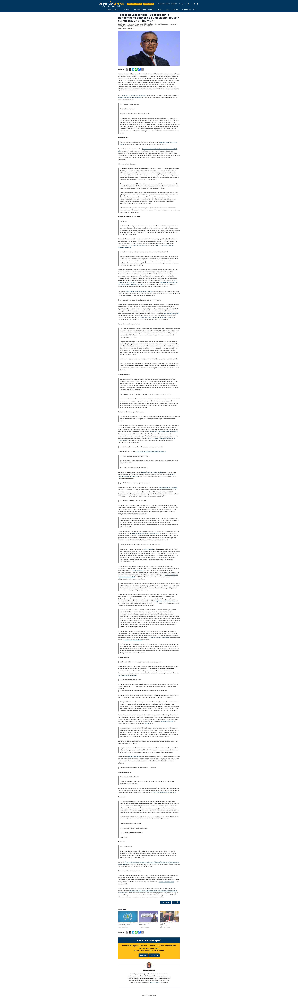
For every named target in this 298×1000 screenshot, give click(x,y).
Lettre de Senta (154, 982)
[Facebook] (194, 4)
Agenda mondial (113, 10)
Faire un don (154, 955)
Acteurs (126, 10)
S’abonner (143, 955)
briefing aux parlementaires (133, 640)
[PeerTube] (185, 4)
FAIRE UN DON (148, 4)
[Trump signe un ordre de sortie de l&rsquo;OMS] (169, 916)
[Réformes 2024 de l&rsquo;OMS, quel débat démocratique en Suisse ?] (128, 916)
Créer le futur (172, 10)
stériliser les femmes (167, 721)
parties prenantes (137, 570)
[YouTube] (188, 4)
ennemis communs (134, 756)
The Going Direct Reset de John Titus (164, 792)
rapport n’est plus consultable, (160, 637)
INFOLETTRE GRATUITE (134, 4)
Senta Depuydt (122, 28)
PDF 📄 (176, 902)
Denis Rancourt (142, 245)
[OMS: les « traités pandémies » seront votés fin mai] (148, 916)
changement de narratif (171, 313)
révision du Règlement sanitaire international (145, 533)
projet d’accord (148, 549)
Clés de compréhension (143, 10)
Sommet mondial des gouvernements (130, 97)
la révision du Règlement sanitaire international (162, 431)
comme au (148, 723)
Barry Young (130, 282)
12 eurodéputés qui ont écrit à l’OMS (151, 472)
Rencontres (186, 10)
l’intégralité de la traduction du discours (134, 95)
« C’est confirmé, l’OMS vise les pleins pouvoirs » (150, 451)
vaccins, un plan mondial (166, 882)
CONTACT (174, 4)
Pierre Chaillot (132, 245)
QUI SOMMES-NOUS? (163, 4)
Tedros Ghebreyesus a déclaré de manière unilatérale (157, 317)
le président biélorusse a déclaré (166, 601)
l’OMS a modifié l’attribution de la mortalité (139, 291)
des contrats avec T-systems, (168, 487)
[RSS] (197, 4)
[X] (182, 4)
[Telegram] (179, 4)
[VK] (191, 4)
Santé (159, 10)
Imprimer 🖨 (165, 902)
